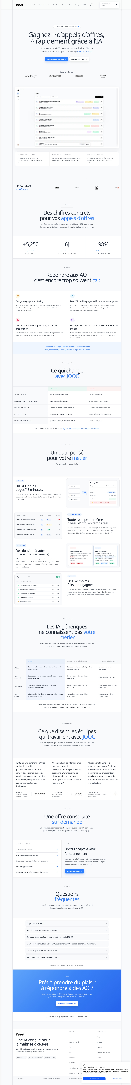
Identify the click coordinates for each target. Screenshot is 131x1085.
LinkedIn (72, 1063)
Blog (70, 5)
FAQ (84, 5)
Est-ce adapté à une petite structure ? (42, 950)
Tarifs (64, 5)
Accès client (91, 5)
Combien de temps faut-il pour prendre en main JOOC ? (50, 937)
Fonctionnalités (31, 5)
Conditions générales (76, 1068)
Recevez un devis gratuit (55, 59)
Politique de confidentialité (78, 1073)
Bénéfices (56, 5)
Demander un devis (73, 871)
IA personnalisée (44, 5)
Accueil (71, 1037)
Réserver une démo (106, 5)
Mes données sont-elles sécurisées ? (42, 930)
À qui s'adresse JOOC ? (36, 923)
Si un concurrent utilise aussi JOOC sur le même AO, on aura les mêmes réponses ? (61, 944)
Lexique (77, 5)
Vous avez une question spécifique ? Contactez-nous (67, 965)
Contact (99, 1047)
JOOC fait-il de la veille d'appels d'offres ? (44, 957)
